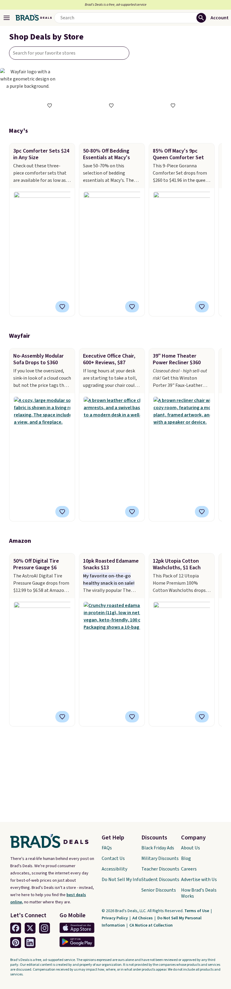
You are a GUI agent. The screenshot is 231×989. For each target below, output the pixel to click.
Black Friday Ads (157, 848)
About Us (190, 848)
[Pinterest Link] (15, 942)
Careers (189, 869)
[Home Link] (33, 17)
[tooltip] (50, 106)
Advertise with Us (199, 880)
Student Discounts (160, 880)
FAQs (107, 848)
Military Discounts (160, 858)
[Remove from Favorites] (202, 306)
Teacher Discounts (160, 869)
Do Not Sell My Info (121, 880)
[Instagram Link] (44, 928)
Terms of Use (197, 911)
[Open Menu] (6, 17)
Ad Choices (143, 918)
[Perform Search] (201, 17)
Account (220, 18)
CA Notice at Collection (151, 925)
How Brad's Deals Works (199, 893)
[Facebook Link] (15, 928)
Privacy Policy (115, 918)
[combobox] (69, 53)
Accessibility (114, 869)
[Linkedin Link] (30, 942)
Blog (186, 858)
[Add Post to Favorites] (62, 306)
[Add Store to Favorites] (50, 106)
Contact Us (113, 858)
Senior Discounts (158, 890)
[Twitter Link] (30, 928)
